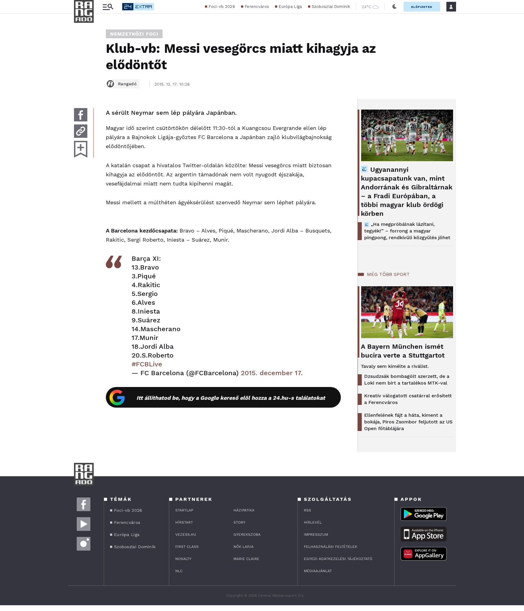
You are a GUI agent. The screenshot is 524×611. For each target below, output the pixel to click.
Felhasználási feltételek (330, 547)
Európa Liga (290, 6)
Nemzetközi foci (134, 34)
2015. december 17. (272, 373)
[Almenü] (108, 7)
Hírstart (184, 522)
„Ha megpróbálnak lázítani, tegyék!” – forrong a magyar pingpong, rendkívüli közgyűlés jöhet (407, 230)
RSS (307, 510)
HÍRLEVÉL (313, 522)
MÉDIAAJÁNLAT (318, 571)
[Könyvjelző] (80, 149)
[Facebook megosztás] (80, 114)
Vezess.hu (185, 534)
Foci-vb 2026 (222, 6)
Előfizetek (421, 6)
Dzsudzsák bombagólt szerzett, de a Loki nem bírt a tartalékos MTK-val (406, 379)
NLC (179, 571)
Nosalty (183, 559)
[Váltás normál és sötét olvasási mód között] (394, 6)
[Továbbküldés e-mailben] (80, 131)
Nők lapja (243, 547)
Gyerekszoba (246, 534)
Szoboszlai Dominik (331, 6)
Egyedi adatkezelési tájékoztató (338, 559)
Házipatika (243, 510)
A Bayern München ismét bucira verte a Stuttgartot (403, 351)
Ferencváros (257, 6)
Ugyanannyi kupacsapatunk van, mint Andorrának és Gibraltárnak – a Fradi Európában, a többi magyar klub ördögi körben (406, 191)
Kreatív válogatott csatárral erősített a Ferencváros (408, 399)
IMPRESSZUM (316, 534)
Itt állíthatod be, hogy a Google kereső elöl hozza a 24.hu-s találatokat (230, 398)
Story (239, 522)
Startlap (184, 510)
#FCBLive (147, 364)
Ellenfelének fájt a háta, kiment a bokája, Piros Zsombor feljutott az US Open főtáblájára (408, 421)
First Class (187, 547)
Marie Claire (246, 559)
